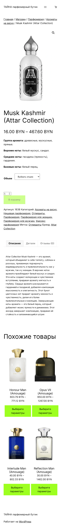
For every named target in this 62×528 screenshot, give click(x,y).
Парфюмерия (36, 19)
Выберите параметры (18, 411)
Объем (8, 178)
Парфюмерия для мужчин (19, 220)
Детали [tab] (30, 243)
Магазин (21, 19)
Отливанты (38, 213)
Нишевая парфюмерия (17, 213)
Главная (8, 19)
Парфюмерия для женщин (36, 217)
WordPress (25, 521)
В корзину (14, 199)
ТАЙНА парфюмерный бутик (21, 6)
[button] (53, 32)
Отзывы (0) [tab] (47, 243)
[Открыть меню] (45, 7)
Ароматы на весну (46, 209)
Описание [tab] (15, 243)
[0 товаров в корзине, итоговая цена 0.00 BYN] (56, 7)
